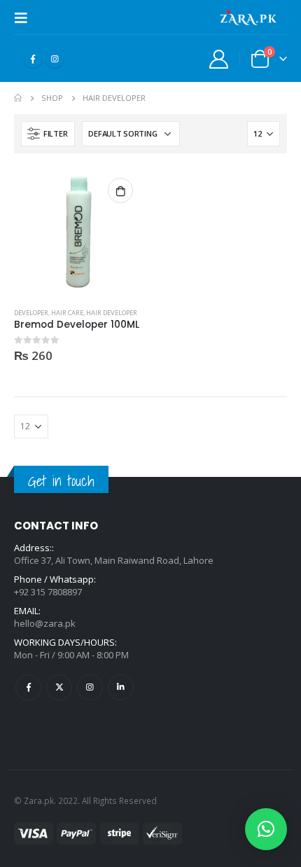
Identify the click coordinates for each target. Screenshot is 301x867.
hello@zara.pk (45, 623)
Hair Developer (111, 312)
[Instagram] (55, 59)
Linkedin (121, 687)
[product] (79, 232)
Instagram (90, 687)
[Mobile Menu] (25, 17)
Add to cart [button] (120, 190)
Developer (31, 312)
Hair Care (67, 312)
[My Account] (219, 58)
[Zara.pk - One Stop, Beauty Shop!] (248, 17)
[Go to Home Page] (18, 98)
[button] (266, 829)
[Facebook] (33, 59)
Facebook (28, 687)
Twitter (59, 687)
